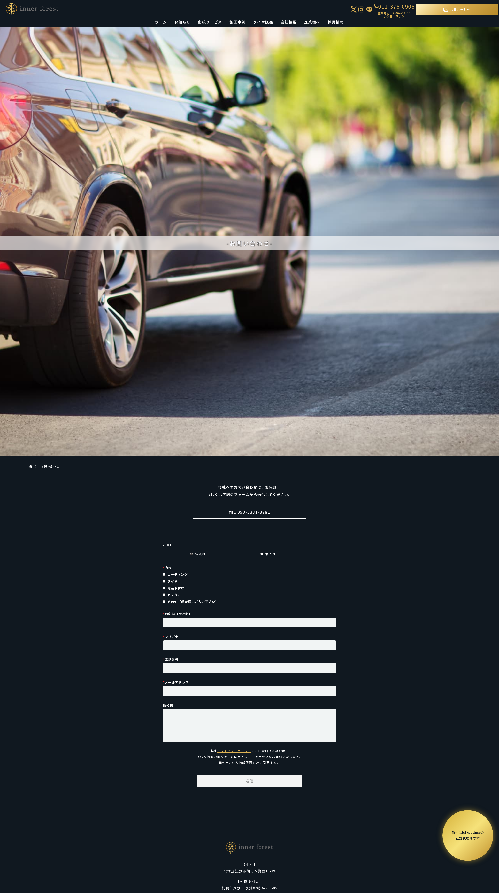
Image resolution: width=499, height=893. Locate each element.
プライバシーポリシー (234, 750)
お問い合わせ (50, 466)
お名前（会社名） (177, 613)
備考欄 (168, 705)
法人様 (200, 554)
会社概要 (289, 22)
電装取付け (176, 588)
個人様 (270, 554)
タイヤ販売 (263, 22)
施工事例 (238, 22)
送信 (249, 780)
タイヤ (172, 581)
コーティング (177, 574)
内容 (167, 567)
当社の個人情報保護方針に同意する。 (251, 762)
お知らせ (182, 22)
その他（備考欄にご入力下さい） (193, 601)
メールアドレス (176, 682)
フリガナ (171, 636)
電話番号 (171, 659)
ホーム (161, 22)
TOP (489, 882)
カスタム (174, 594)
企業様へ (312, 22)
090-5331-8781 (253, 512)
